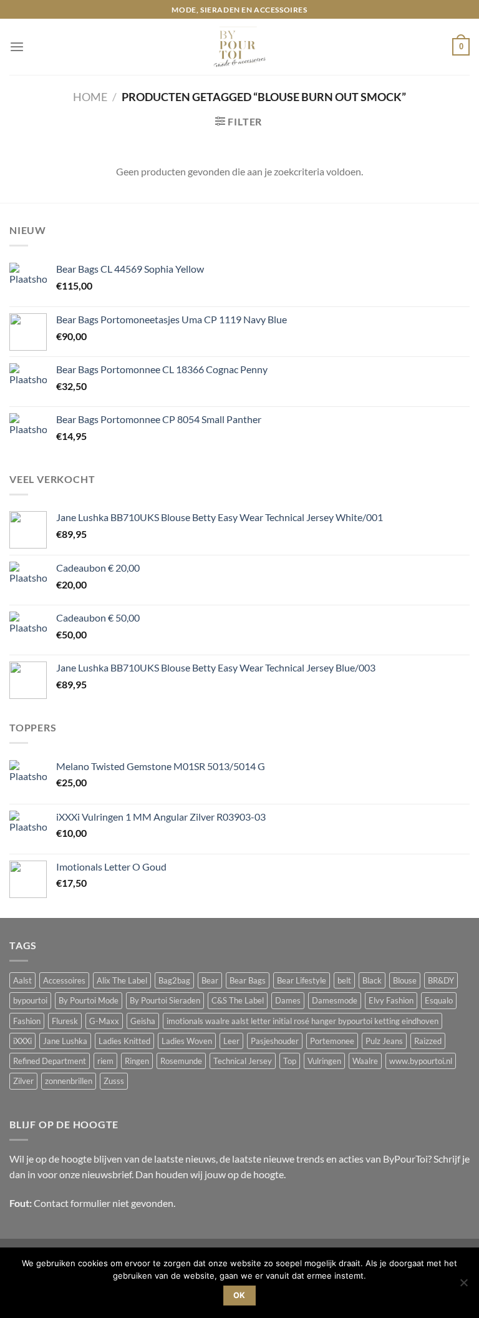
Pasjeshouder (275, 1041)
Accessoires (64, 980)
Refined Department (49, 1061)
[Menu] (16, 47)
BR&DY (441, 980)
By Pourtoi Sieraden (165, 1000)
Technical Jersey (242, 1061)
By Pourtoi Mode (89, 1000)
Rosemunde (181, 1061)
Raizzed (428, 1041)
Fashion (27, 1021)
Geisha (142, 1021)
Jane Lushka (65, 1041)
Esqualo (439, 1000)
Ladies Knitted (124, 1041)
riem (105, 1061)
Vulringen (324, 1061)
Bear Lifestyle (301, 980)
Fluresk (65, 1021)
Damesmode (334, 1000)
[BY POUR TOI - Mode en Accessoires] (239, 47)
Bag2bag (174, 980)
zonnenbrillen (68, 1081)
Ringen (137, 1061)
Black (372, 980)
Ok (239, 1295)
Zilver (23, 1081)
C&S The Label (237, 1000)
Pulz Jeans (384, 1041)
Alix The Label (122, 980)
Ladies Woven (187, 1041)
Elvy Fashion (391, 1000)
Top (289, 1061)
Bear (209, 980)
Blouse (405, 980)
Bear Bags (248, 980)
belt (344, 980)
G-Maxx (104, 1021)
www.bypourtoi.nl (420, 1061)
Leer (231, 1041)
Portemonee (332, 1041)
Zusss (114, 1081)
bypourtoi (30, 1000)
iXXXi (22, 1041)
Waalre (365, 1061)
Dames (288, 1000)
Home (90, 97)
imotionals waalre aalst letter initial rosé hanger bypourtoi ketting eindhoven (302, 1021)
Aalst (22, 980)
